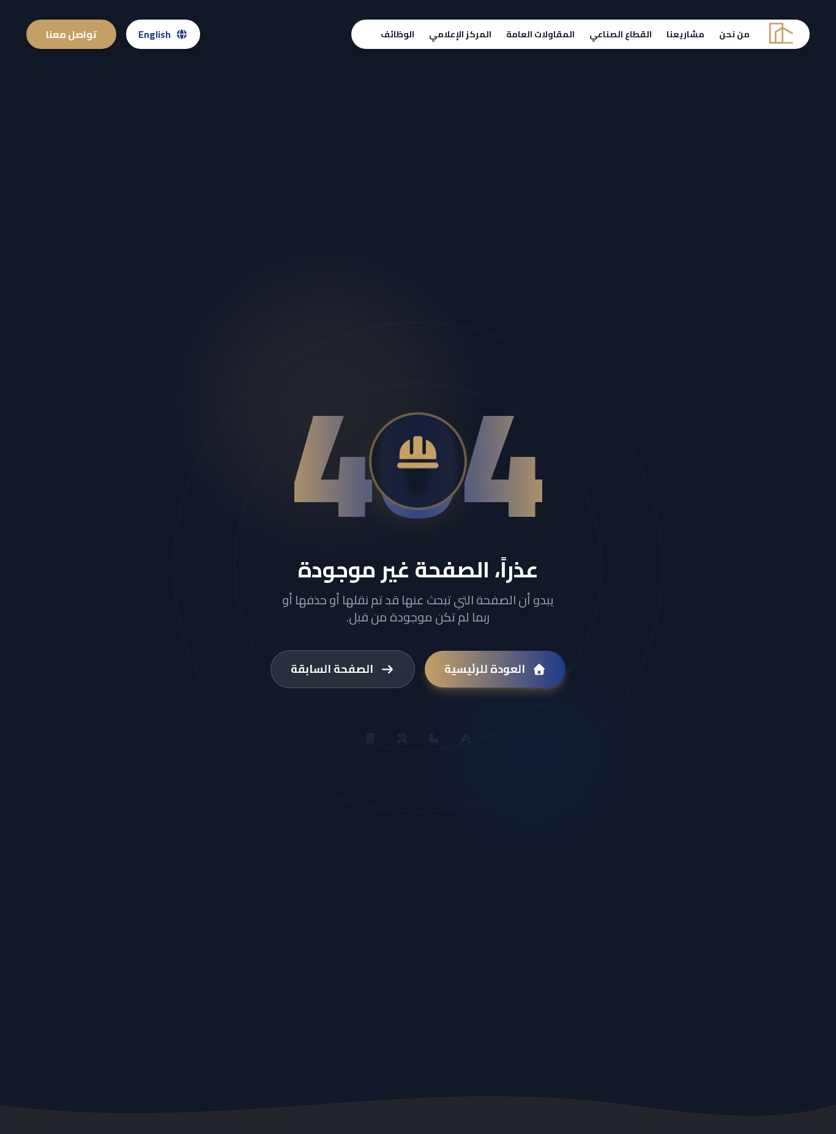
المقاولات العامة (540, 34)
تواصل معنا (71, 34)
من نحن (734, 34)
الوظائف (397, 34)
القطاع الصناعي (620, 34)
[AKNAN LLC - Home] (779, 34)
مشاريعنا (685, 34)
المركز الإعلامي (460, 34)
